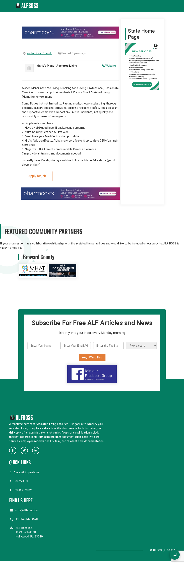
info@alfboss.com (26, 510)
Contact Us (21, 481)
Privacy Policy (23, 490)
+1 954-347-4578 (26, 519)
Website (110, 65)
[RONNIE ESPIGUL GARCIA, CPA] (62, 276)
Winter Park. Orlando (39, 53)
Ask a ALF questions (26, 472)
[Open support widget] (175, 555)
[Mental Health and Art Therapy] (33, 276)
